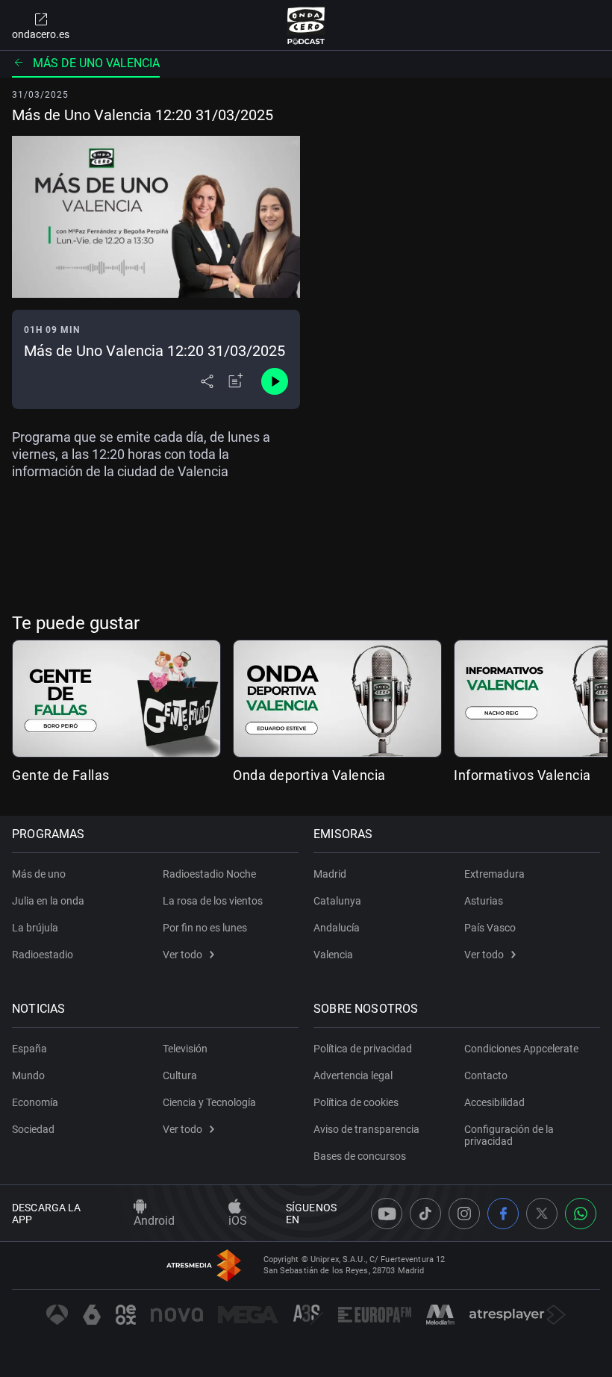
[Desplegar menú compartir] (207, 381)
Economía (35, 1102)
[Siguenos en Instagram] (464, 1213)
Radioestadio (42, 955)
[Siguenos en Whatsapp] (580, 1213)
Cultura (180, 1075)
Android (154, 1221)
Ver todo (182, 955)
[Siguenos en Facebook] (503, 1213)
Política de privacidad (362, 1049)
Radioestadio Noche (209, 874)
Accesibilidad (494, 1102)
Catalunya (337, 901)
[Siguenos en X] (542, 1213)
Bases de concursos (359, 1156)
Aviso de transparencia (366, 1129)
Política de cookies (356, 1102)
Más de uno (39, 874)
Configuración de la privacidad (509, 1135)
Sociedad (33, 1129)
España (29, 1049)
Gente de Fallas (61, 775)
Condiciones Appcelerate (521, 1049)
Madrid (329, 874)
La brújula (35, 928)
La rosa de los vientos (213, 901)
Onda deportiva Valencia (309, 775)
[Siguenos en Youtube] (386, 1213)
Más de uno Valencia (96, 63)
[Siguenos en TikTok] (425, 1213)
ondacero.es (40, 34)
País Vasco (490, 928)
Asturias (483, 901)
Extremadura (494, 874)
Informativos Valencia (522, 775)
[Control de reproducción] (274, 381)
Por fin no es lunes (205, 928)
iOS (237, 1221)
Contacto (486, 1075)
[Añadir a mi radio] (235, 381)
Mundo (28, 1075)
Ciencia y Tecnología (209, 1102)
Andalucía (336, 928)
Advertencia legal (353, 1075)
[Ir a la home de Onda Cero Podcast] (306, 25)
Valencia (333, 955)
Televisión (185, 1049)
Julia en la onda (48, 901)
